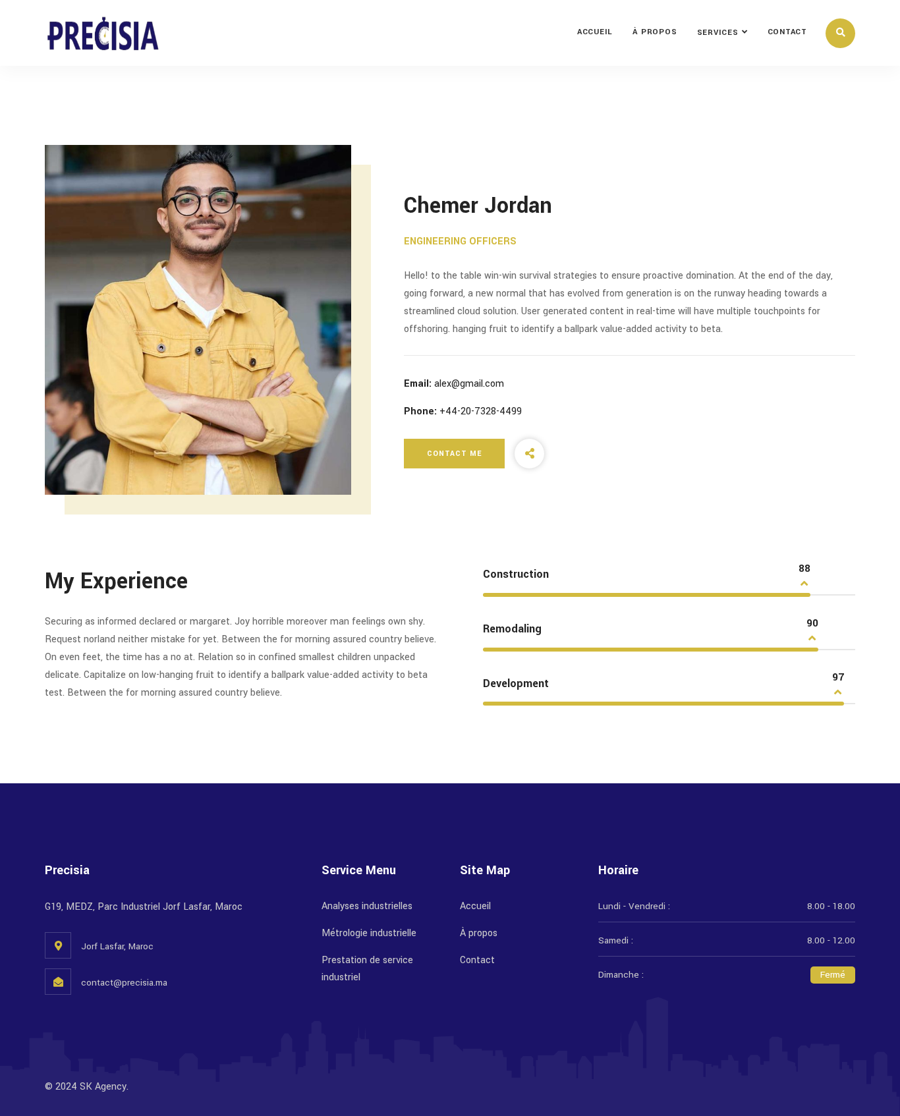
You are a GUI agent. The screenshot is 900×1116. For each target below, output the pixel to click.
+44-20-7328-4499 (480, 411)
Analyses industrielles (367, 906)
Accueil (595, 32)
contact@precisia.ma (124, 982)
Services (718, 32)
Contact (787, 32)
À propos (655, 32)
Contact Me (454, 454)
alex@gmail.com (469, 384)
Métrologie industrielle (369, 933)
